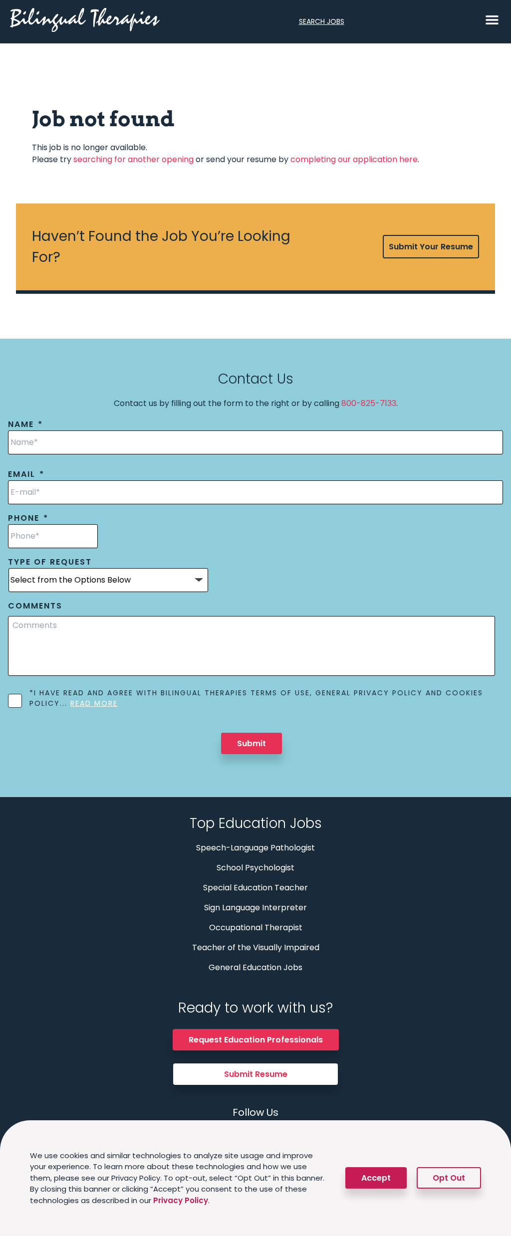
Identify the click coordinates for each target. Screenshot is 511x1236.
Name (25, 424)
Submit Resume (255, 1074)
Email (26, 474)
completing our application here (354, 159)
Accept (376, 1178)
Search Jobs (321, 21)
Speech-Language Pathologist (255, 847)
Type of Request (50, 562)
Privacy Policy (180, 1200)
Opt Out (449, 1178)
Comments (35, 606)
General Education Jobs (255, 967)
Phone (28, 518)
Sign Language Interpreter (255, 907)
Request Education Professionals (256, 1039)
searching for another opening (133, 159)
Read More (94, 703)
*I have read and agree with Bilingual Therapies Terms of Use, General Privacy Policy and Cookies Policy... (256, 698)
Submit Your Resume (431, 246)
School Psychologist (255, 867)
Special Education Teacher (255, 887)
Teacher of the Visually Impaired (255, 947)
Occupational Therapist (255, 927)
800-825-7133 (368, 403)
